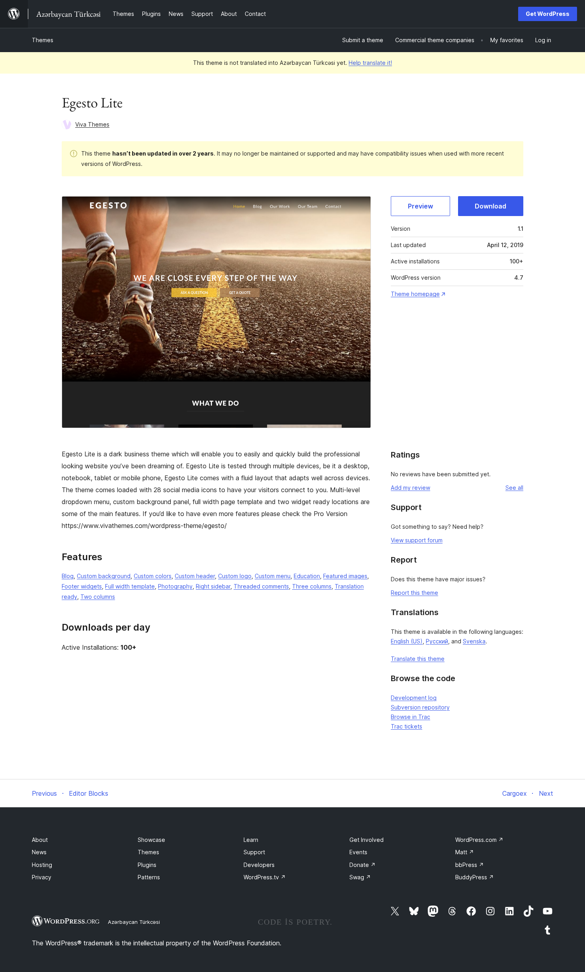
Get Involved (366, 839)
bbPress (469, 864)
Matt (464, 852)
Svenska (474, 641)
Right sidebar (213, 586)
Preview (420, 206)
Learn (251, 839)
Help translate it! (370, 62)
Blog (68, 576)
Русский (437, 641)
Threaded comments (261, 586)
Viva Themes (92, 124)
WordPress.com (479, 839)
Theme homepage (415, 293)
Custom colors (153, 576)
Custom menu (273, 576)
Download (490, 206)
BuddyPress (474, 877)
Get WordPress (547, 13)
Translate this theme (418, 658)
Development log (414, 697)
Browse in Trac (410, 716)
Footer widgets (82, 586)
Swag (360, 877)
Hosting (42, 864)
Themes (42, 40)
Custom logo (235, 576)
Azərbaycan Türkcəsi (134, 922)
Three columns (312, 586)
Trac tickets (406, 726)
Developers (259, 864)
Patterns (149, 877)
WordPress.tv (265, 877)
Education (307, 576)
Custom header (195, 576)
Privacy (41, 877)
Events (358, 852)
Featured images (345, 576)
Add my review (410, 487)
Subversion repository (420, 707)
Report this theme (414, 592)
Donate (362, 864)
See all (514, 487)
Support (254, 852)
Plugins (147, 864)
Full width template (130, 586)
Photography (175, 586)
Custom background (104, 576)
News (39, 852)
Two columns (97, 596)
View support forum (417, 540)
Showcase (151, 839)
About (40, 839)
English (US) (407, 641)
